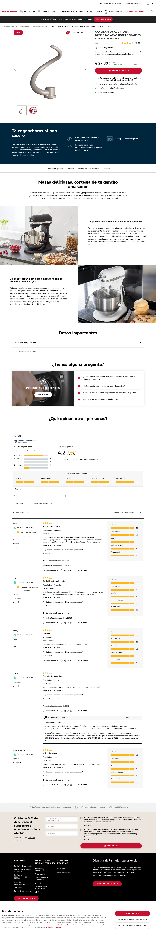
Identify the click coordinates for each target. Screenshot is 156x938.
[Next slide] (86, 110)
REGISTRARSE (113, 846)
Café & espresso (49, 12)
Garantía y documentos (19, 883)
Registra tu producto (107, 884)
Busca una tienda (26, 898)
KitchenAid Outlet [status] (77, 32)
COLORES (98, 12)
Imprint (38, 883)
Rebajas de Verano (137, 12)
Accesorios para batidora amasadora (15, 26)
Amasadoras (29, 12)
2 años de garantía (105, 48)
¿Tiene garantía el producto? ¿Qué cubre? (100, 399)
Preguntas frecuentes (23, 891)
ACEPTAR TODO (133, 913)
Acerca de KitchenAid (133, 4)
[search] (152, 12)
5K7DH (97, 43)
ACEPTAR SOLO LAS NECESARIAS (132, 920)
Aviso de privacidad (53, 927)
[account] (148, 4)
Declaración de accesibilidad (41, 887)
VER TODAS (43, 394)
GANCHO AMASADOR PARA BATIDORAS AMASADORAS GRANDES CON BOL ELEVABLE (118, 35)
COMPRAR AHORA (103, 19)
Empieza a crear (115, 12)
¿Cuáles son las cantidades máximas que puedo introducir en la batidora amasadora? (109, 378)
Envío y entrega (41, 874)
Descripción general (55, 168)
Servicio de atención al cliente (110, 4)
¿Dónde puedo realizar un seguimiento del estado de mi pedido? (110, 393)
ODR (37, 892)
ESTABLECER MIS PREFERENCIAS (132, 926)
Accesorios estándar (40, 26)
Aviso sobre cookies (68, 925)
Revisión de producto (23, 866)
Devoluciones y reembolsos (41, 879)
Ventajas (70, 168)
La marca (61, 869)
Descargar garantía (27, 351)
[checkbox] (81, 818)
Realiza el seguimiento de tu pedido (21, 877)
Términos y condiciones (39, 870)
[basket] (152, 4)
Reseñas (106, 168)
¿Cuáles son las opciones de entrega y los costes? (104, 386)
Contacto (18, 887)
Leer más (87, 825)
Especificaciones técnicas (88, 168)
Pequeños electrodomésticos (75, 12)
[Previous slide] (15, 110)
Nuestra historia (64, 872)
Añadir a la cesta (120, 71)
